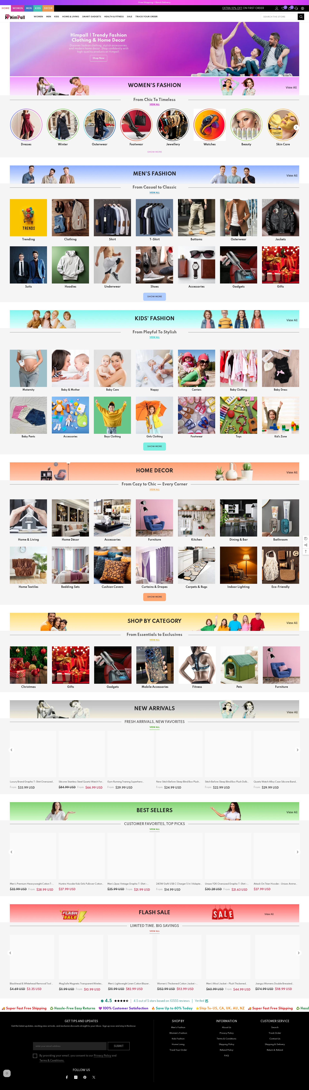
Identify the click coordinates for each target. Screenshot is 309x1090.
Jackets (280, 239)
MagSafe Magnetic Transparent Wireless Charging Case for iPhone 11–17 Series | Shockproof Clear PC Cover (80, 984)
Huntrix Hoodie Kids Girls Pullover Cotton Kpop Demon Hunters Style (80, 884)
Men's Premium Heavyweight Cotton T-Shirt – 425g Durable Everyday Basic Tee (31, 884)
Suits (28, 286)
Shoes (154, 286)
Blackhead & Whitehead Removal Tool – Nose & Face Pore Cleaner (31, 984)
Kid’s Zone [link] (280, 436)
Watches (210, 144)
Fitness (197, 687)
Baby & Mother (70, 390)
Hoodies (70, 286)
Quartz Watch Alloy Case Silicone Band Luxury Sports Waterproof (275, 782)
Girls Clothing (154, 436)
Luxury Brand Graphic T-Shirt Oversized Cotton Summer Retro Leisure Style (31, 782)
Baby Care (112, 390)
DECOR (48, 8)
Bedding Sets (70, 587)
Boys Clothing (112, 436)
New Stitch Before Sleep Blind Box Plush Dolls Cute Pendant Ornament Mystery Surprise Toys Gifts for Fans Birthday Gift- (178, 782)
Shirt (112, 239)
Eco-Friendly (281, 587)
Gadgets (239, 286)
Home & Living (28, 539)
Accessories (196, 286)
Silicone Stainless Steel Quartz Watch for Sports (80, 782)
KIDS (38, 8)
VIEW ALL (155, 104)
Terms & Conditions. (51, 1060)
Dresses (26, 144)
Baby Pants (28, 436)
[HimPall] (26, 124)
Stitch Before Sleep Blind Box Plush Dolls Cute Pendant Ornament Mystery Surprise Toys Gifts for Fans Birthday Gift (227, 782)
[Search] (282, 17)
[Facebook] (66, 1077)
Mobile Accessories (155, 687)
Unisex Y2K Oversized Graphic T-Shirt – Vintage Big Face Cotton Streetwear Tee (226, 884)
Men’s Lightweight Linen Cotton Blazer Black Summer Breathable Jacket (128, 984)
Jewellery (173, 144)
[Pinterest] (85, 1077)
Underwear (112, 286)
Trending (28, 239)
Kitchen (196, 539)
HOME (5, 8)
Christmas (28, 687)
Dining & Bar (238, 539)
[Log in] (276, 8)
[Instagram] (76, 1077)
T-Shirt (155, 239)
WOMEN (18, 8)
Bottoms (196, 239)
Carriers (196, 390)
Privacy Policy (102, 1056)
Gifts (280, 286)
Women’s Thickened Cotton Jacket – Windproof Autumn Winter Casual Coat (178, 984)
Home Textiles (28, 587)
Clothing (70, 239)
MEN (29, 8)
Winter (63, 144)
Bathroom (280, 539)
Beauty (246, 144)
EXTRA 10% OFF (232, 8)
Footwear (136, 144)
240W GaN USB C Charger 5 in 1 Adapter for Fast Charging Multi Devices (178, 884)
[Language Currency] (302, 8)
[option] (154, 2)
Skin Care (283, 144)
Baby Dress (280, 390)
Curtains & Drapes (155, 587)
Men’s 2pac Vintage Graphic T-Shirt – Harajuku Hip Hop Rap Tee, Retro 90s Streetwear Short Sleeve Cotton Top (127, 884)
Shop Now (98, 58)
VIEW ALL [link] (155, 640)
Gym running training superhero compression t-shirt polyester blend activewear (126, 782)
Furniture (154, 539)
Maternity (28, 390)
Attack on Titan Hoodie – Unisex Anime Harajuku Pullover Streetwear (275, 884)
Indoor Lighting (238, 587)
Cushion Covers (112, 587)
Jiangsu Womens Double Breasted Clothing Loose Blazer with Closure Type (276, 984)
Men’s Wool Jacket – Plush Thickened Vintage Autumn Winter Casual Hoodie (227, 984)
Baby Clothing (238, 390)
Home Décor (70, 539)
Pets (239, 687)
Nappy (154, 390)
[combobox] (279, 17)
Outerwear (99, 144)
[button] (296, 127)
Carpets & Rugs (196, 587)
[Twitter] (94, 1077)
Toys (238, 436)
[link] (280, 415)
